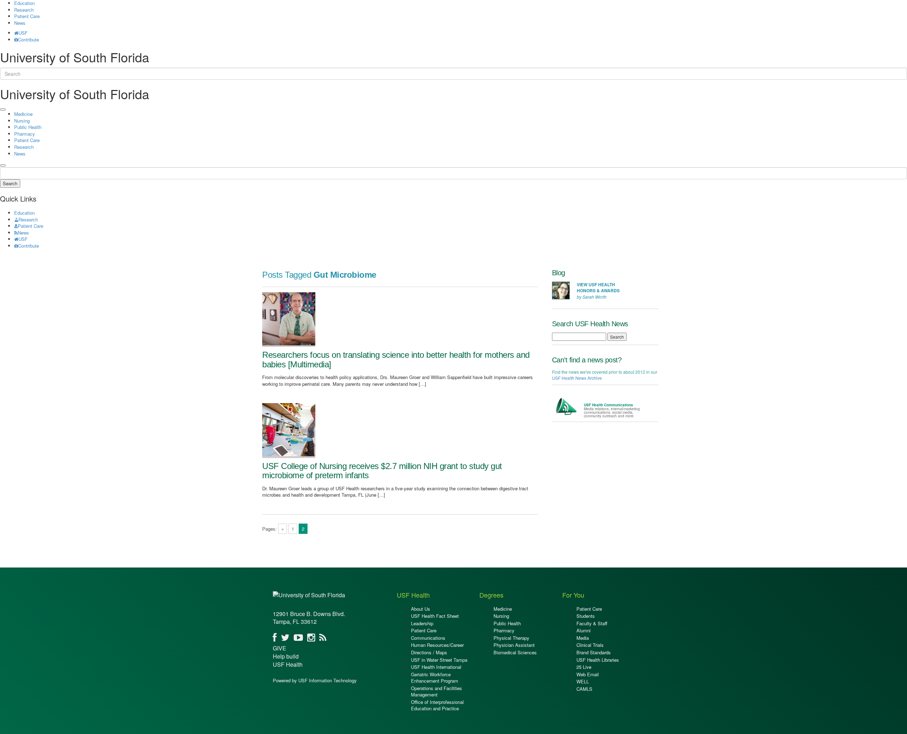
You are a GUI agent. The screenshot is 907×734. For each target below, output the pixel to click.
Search (10, 183)
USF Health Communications (608, 404)
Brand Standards (593, 652)
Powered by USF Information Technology (315, 680)
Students (585, 615)
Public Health (27, 127)
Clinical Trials (590, 645)
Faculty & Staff (591, 623)
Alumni (583, 630)
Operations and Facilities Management (436, 691)
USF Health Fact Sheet (435, 615)
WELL (582, 681)
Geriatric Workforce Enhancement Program (434, 677)
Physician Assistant (514, 645)
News (20, 22)
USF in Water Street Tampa (439, 659)
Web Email (587, 674)
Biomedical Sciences (515, 652)
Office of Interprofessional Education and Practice (437, 705)
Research (24, 9)
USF (23, 32)
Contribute (28, 39)
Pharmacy (24, 133)
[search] (3, 165)
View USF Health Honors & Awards (598, 287)
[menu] (3, 109)
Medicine (23, 114)
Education (24, 212)
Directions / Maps (429, 652)
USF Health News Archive (577, 378)
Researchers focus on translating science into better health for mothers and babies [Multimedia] (396, 359)
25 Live (583, 667)
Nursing (22, 120)
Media (582, 637)
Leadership (422, 623)
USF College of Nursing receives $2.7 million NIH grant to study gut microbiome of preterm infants (382, 470)
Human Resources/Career (437, 645)
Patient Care (27, 16)
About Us (420, 608)
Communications (428, 637)
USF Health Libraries (597, 659)
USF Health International (436, 667)
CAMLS (584, 688)
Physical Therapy (511, 637)
